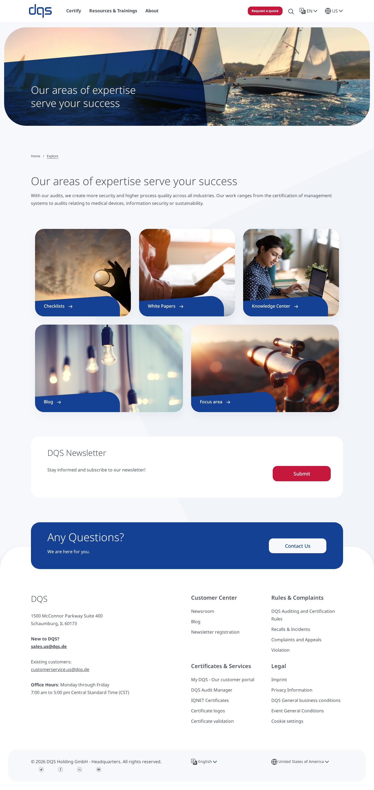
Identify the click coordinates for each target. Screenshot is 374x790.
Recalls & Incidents (290, 629)
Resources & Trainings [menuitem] (113, 11)
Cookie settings (287, 721)
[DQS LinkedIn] (80, 769)
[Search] (291, 11)
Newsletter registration (215, 632)
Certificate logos (208, 711)
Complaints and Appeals (296, 640)
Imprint (279, 680)
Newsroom (202, 611)
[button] (309, 10)
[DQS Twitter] (41, 769)
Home (35, 156)
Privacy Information (291, 690)
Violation (280, 650)
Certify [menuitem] (73, 11)
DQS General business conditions (306, 700)
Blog (195, 622)
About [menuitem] (152, 11)
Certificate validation (212, 721)
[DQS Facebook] (60, 769)
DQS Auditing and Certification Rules (303, 615)
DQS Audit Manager (211, 690)
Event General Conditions (297, 711)
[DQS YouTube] (99, 769)
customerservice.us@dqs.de (60, 669)
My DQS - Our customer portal (222, 680)
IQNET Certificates (210, 700)
